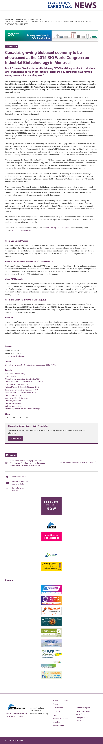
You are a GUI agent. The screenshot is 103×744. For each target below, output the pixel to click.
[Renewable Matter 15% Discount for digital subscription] (51, 570)
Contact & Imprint (83, 708)
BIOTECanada (10, 376)
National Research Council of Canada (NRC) (22, 387)
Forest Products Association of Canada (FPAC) (24, 382)
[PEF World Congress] (51, 657)
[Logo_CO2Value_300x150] (51, 560)
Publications (58, 708)
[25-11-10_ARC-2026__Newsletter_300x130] (51, 604)
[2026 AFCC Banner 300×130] (51, 647)
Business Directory (60, 718)
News (55, 715)
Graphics (56, 711)
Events (55, 704)
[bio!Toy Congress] (51, 679)
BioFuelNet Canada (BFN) (15, 373)
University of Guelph (13, 401)
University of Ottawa (13, 403)
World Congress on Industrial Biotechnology (22, 409)
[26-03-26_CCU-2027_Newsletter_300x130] (51, 615)
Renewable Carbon (60, 700)
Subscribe (16, 439)
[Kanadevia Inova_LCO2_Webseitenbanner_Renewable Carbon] (51, 41)
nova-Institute (58, 726)
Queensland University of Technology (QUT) (22, 390)
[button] (7, 417)
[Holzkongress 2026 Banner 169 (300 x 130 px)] (51, 625)
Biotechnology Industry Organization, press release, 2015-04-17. (30, 365)
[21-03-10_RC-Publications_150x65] (51, 540)
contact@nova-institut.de (16, 713)
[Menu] (11, 5)
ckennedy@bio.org (17, 356)
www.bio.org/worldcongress (57, 227)
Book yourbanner (51, 506)
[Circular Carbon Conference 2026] (51, 636)
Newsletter (57, 722)
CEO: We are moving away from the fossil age (76, 462)
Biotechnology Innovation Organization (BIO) (22, 379)
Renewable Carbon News (15, 19)
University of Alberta (13, 395)
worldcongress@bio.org (21, 230)
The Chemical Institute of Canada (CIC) (20, 392)
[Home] (72, 5)
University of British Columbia (16, 398)
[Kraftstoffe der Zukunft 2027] (51, 668)
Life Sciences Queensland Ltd (16, 384)
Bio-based (34, 19)
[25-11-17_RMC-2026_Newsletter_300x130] (51, 593)
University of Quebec (13, 406)
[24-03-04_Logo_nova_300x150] (51, 530)
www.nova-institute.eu (15, 716)
